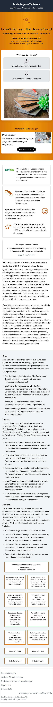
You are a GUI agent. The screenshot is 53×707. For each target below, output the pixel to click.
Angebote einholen (26, 149)
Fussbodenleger (21, 343)
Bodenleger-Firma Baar (38, 633)
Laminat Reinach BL (15, 595)
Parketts (45, 534)
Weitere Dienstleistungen (12, 677)
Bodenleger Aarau (15, 661)
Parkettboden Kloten (38, 578)
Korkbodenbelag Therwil (15, 578)
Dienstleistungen (8, 673)
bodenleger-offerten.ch (26, 4)
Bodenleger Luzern (38, 661)
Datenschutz (6, 689)
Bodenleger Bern (15, 651)
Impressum (6, 685)
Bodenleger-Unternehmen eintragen (16, 681)
